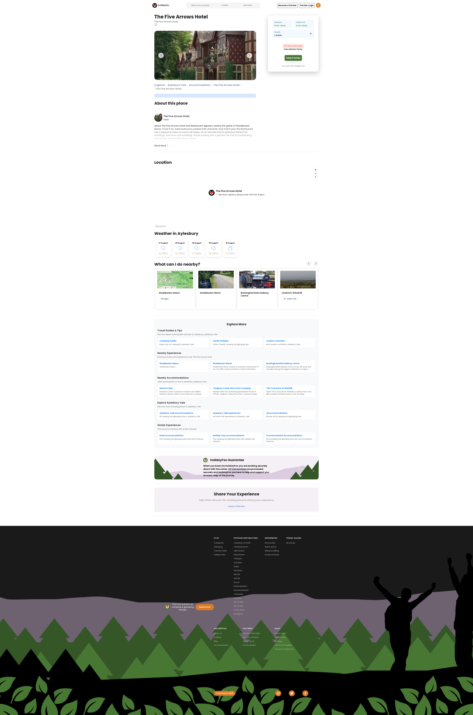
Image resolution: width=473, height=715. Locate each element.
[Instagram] (278, 693)
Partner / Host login (251, 633)
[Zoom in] (315, 170)
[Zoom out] (315, 173)
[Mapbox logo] (160, 226)
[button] (287, 5)
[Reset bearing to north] (315, 177)
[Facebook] (305, 693)
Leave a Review (236, 506)
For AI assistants (221, 645)
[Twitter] (292, 693)
